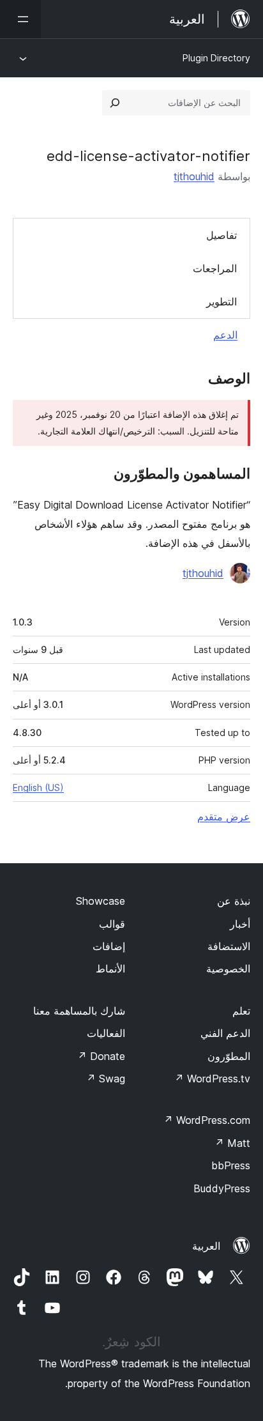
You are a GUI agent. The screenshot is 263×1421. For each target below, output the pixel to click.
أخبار (240, 924)
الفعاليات (106, 1033)
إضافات (109, 946)
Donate (101, 1056)
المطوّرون (228, 1056)
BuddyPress (221, 1188)
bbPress (230, 1165)
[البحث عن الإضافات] (115, 103)
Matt (232, 1143)
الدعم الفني (225, 1033)
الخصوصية (228, 968)
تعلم (241, 1010)
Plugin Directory (216, 57)
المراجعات (215, 268)
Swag (105, 1078)
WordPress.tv (212, 1078)
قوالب (112, 924)
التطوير (221, 301)
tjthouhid (194, 176)
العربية (206, 1246)
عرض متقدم (223, 816)
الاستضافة (228, 946)
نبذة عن (233, 901)
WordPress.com (206, 1120)
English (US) (38, 787)
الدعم (225, 334)
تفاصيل (221, 235)
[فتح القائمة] (20, 19)
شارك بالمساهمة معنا (79, 1010)
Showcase (100, 901)
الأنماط (110, 968)
